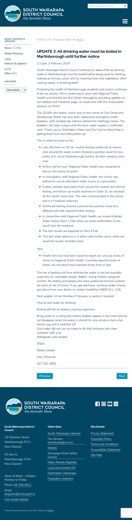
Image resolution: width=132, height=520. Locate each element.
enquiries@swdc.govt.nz (20, 494)
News (8, 48)
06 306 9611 (23, 485)
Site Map (96, 455)
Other (8, 73)
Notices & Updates (16, 63)
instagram (103, 404)
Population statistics (60, 478)
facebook (97, 404)
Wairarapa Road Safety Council (62, 455)
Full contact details (16, 499)
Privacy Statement (102, 433)
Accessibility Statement (105, 450)
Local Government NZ (61, 468)
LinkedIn (122, 404)
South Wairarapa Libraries (64, 433)
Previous (44, 376)
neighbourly (116, 404)
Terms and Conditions (104, 444)
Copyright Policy (101, 439)
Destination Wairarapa (62, 473)
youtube (110, 404)
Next (122, 376)
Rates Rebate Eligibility (62, 462)
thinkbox (50, 511)
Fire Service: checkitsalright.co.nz (60, 441)
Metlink (52, 448)
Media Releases (14, 53)
